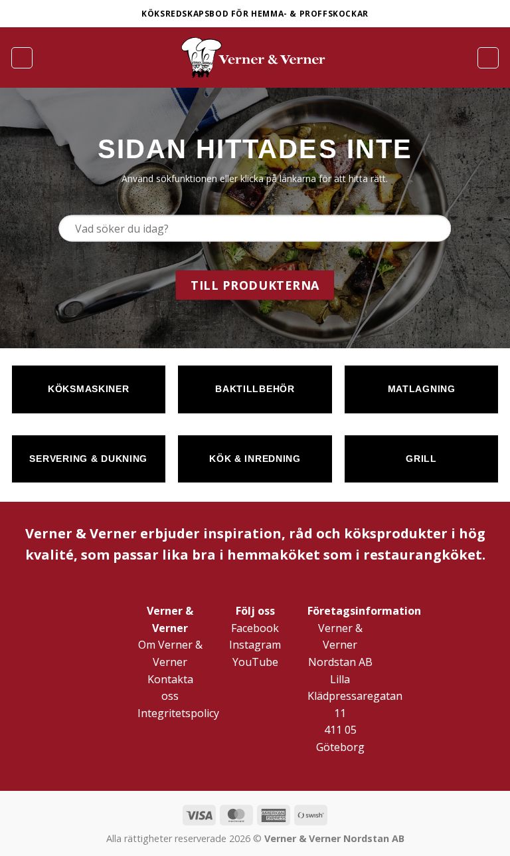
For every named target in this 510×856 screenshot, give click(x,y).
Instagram (255, 644)
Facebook (255, 628)
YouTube (255, 662)
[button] (22, 57)
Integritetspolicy (178, 713)
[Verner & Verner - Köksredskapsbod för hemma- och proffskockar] (255, 57)
